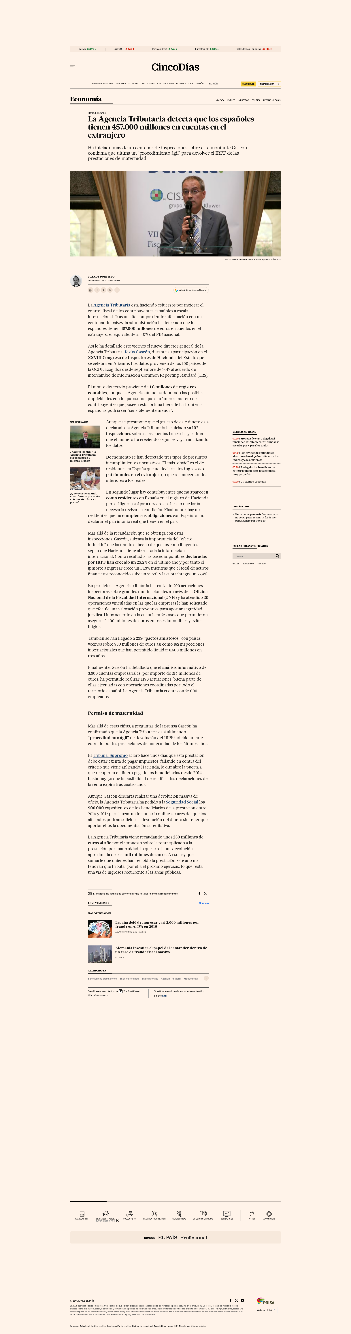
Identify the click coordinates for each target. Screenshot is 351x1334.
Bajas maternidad (129, 978)
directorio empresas (203, 1219)
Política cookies (98, 1326)
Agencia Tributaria (171, 978)
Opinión (199, 83)
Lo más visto (241, 506)
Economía (134, 83)
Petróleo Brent (159, 49)
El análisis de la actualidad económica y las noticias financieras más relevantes (135, 893)
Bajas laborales (150, 978)
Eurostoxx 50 (202, 49)
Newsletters (184, 1326)
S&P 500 (118, 49)
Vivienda (220, 100)
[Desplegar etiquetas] (206, 978)
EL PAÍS (212, 82)
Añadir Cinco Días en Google (192, 290)
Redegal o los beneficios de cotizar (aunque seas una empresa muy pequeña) (254, 471)
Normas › (204, 903)
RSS (176, 1326)
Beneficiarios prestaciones (102, 978)
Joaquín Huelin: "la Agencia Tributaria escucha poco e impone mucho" (83, 456)
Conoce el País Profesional (175, 1237)
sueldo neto (129, 1219)
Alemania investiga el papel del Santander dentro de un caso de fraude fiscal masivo (161, 950)
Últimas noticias (184, 83)
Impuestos (243, 100)
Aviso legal (85, 1326)
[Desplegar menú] (72, 67)
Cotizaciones (147, 83)
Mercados (121, 83)
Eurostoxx (248, 564)
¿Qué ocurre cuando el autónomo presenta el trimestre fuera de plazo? (85, 498)
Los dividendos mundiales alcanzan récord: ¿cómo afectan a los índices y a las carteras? (256, 456)
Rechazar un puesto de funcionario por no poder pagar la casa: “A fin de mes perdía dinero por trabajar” (257, 517)
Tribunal (110, 755)
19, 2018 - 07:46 (108, 280)
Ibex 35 (82, 49)
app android (269, 1219)
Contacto (74, 1326)
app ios (252, 1219)
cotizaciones (227, 1219)
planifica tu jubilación (154, 1219)
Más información (97, 995)
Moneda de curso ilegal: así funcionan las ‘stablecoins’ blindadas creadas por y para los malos (256, 442)
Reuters (119, 957)
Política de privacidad (142, 1326)
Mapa (170, 1326)
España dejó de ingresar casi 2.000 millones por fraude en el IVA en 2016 (157, 924)
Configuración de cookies (119, 1326)
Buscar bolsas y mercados (250, 546)
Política (256, 100)
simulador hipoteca (105, 1219)
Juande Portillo (101, 276)
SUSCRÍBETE (248, 84)
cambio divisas (179, 1219)
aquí (164, 995)
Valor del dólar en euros (249, 49)
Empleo (231, 100)
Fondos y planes (165, 83)
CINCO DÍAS (131, 932)
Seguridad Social (182, 802)
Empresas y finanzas (102, 83)
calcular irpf (81, 1219)
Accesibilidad (160, 1326)
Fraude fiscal (96, 113)
